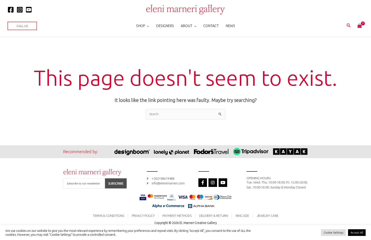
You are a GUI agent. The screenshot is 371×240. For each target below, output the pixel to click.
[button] (22, 26)
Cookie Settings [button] (333, 232)
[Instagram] (20, 9)
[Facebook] (11, 9)
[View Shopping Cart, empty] (359, 26)
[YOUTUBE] (29, 9)
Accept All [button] (357, 232)
